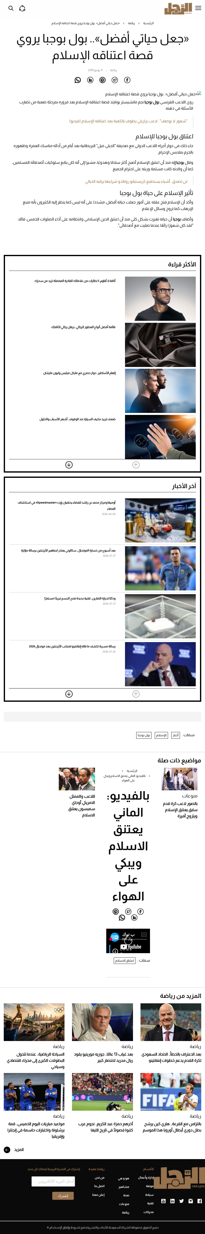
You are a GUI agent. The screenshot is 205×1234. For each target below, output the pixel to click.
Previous (136, 465)
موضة (150, 1186)
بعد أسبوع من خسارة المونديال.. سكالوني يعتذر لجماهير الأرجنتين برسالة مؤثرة (68, 550)
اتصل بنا (99, 1186)
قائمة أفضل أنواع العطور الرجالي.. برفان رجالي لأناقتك (83, 327)
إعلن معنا (98, 1195)
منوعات (190, 795)
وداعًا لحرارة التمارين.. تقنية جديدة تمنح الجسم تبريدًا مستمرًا (80, 598)
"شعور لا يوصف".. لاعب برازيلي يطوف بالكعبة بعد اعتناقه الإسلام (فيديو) (128, 121)
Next (69, 465)
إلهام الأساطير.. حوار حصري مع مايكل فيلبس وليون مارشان (79, 373)
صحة (126, 1195)
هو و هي (123, 1178)
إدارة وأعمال (146, 1177)
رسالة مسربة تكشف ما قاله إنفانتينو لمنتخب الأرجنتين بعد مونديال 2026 (72, 646)
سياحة (149, 1195)
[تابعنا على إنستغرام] (190, 1201)
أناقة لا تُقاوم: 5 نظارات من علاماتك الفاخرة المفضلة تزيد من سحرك (75, 281)
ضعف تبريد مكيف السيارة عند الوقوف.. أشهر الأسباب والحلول (78, 419)
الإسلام (161, 735)
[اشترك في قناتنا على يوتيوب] (163, 1201)
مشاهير (123, 1187)
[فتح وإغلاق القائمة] (198, 8)
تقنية (150, 1203)
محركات (149, 1212)
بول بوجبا (144, 735)
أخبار (175, 735)
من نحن (99, 1177)
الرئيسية (148, 23)
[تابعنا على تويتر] (181, 1201)
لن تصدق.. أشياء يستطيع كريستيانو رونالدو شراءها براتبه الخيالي (136, 181)
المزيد (19, 1149)
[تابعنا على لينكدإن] (172, 1201)
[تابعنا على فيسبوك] (200, 1201)
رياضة (131, 23)
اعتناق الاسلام (124, 960)
